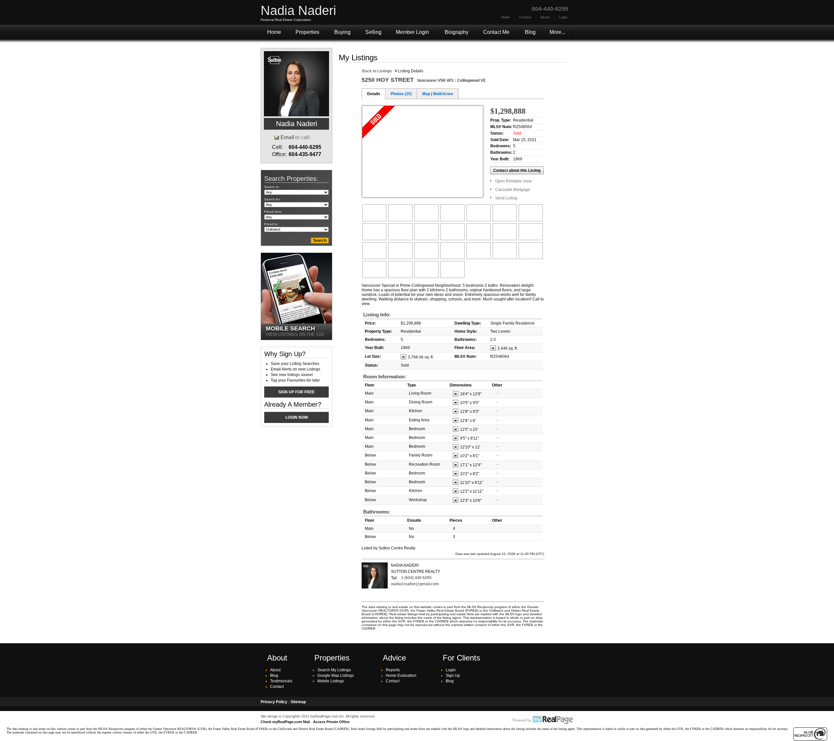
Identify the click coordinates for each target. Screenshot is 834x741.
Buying (342, 32)
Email (287, 137)
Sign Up (453, 675)
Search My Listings (334, 670)
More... (557, 32)
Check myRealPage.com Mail (285, 722)
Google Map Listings (335, 675)
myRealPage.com (543, 720)
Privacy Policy (274, 702)
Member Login (412, 32)
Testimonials (281, 681)
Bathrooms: (376, 512)
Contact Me (496, 32)
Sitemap (298, 702)
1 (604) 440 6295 (416, 577)
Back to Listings (377, 71)
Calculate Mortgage (512, 189)
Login (563, 17)
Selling (373, 32)
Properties (307, 32)
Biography (456, 32)
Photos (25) (401, 94)
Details (373, 94)
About (545, 17)
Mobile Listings (330, 681)
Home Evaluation (401, 675)
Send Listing (506, 198)
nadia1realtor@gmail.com (415, 584)
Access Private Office (331, 722)
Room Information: (384, 376)
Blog (530, 32)
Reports (393, 670)
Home (505, 17)
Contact (525, 17)
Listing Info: (377, 314)
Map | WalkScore (437, 94)
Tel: (394, 577)
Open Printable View (513, 181)
